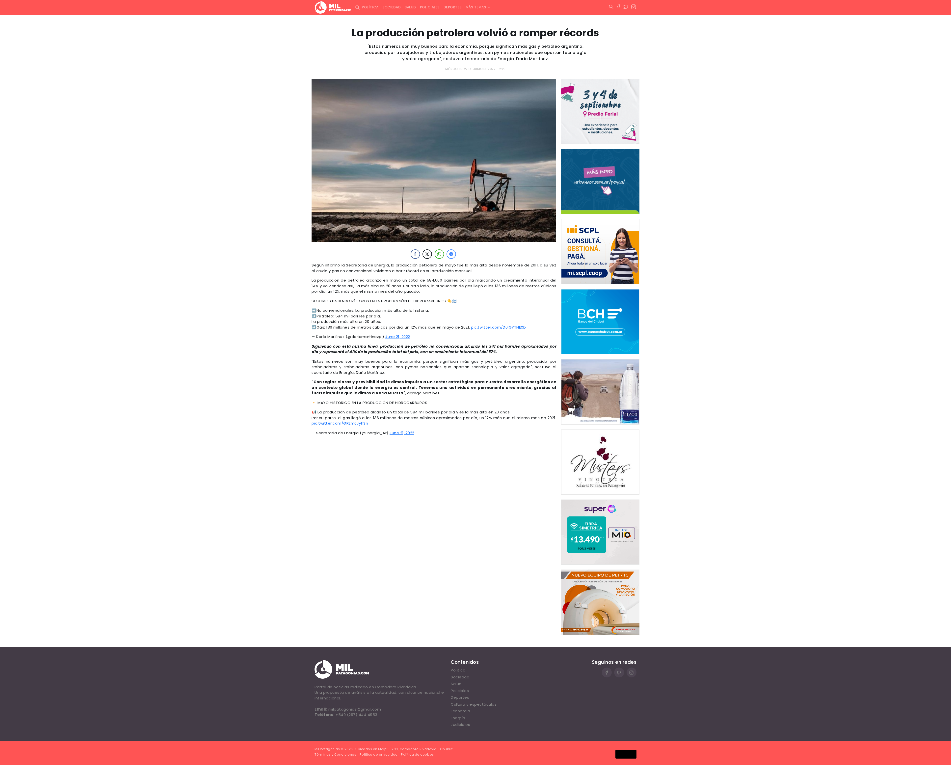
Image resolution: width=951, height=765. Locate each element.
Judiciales (460, 724)
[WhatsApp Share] (439, 254)
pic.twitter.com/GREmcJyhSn (340, 423)
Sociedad (391, 7)
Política (370, 7)
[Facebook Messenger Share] (451, 254)
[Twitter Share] (427, 254)
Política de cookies (417, 754)
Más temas (476, 7)
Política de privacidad (379, 754)
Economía (460, 711)
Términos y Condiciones (335, 754)
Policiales (430, 7)
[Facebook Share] (415, 254)
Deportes (453, 7)
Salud (410, 7)
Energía (458, 717)
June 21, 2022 (397, 336)
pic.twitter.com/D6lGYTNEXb (498, 327)
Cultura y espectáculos (474, 704)
